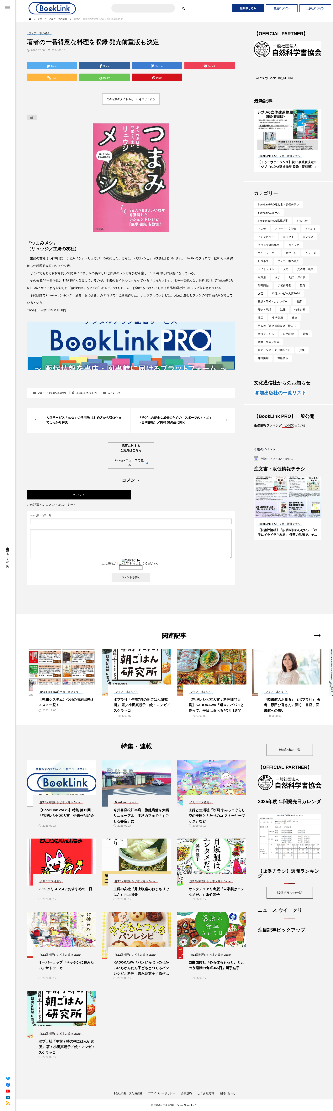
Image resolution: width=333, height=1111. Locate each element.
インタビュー (266, 243)
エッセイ (288, 243)
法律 (283, 316)
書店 (299, 308)
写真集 (262, 283)
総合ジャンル (266, 340)
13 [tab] (307, 153)
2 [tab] (269, 153)
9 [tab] (293, 153)
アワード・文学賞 (285, 235)
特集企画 (299, 316)
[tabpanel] (287, 147)
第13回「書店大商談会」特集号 (277, 332)
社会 (294, 324)
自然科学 (288, 340)
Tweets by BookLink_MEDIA (273, 84)
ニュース (310, 259)
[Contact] (8, 1097)
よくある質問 (206, 1093)
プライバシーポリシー (161, 1093)
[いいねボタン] (32, 117)
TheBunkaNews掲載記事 (273, 227)
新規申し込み (248, 8)
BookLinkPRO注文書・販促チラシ (278, 211)
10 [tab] (296, 153)
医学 (277, 283)
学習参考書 (284, 291)
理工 (260, 324)
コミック (293, 251)
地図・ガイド (297, 283)
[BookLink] (52, 8)
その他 (262, 235)
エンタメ (308, 243)
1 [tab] (265, 153)
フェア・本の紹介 (47, 392)
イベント (310, 235)
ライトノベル (266, 275)
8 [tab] (289, 153)
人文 (285, 275)
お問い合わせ (227, 1093)
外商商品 (263, 291)
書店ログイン (282, 8)
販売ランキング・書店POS (274, 356)
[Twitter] (8, 1078)
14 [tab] (310, 153)
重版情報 (61, 392)
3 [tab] (272, 153)
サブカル (291, 259)
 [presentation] (317, 635)
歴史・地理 (264, 316)
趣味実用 (263, 364)
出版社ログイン (315, 8)
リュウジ (93, 392)
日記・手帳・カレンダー (273, 308)
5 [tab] (279, 153)
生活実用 (277, 324)
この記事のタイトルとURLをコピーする (131, 99)
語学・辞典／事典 (268, 348)
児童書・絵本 (305, 275)
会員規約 (186, 1093)
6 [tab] (283, 153)
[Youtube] (8, 1091)
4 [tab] (276, 153)
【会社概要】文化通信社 (127, 1093)
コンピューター (267, 259)
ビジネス (263, 267)
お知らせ (302, 227)
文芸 (260, 300)
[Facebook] (8, 1085)
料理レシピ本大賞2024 (286, 300)
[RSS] (8, 1103)
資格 (302, 356)
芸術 (305, 340)
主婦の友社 (82, 392)
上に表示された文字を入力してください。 (131, 563)
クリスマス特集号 (268, 251)
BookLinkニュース (269, 219)
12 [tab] (303, 153)
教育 (302, 291)
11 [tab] (300, 153)
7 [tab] (286, 153)
